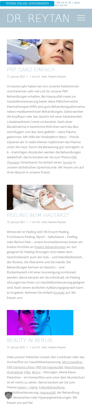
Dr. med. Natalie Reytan (51, 76)
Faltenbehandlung (52, 387)
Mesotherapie (74, 367)
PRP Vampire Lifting (20, 367)
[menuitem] (78, 18)
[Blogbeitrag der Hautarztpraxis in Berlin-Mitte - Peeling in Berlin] (40, 197)
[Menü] (78, 18)
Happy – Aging (27, 387)
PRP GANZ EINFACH (31, 70)
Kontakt (59, 292)
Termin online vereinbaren (27, 3)
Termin (67, 162)
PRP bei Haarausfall (49, 367)
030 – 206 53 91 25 (60, 2)
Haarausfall (47, 392)
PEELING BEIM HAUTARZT (38, 215)
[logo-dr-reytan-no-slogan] (38, 18)
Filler (27, 372)
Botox (36, 372)
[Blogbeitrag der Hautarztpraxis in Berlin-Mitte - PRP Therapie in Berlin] (40, 51)
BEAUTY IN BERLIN (30, 340)
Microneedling (72, 362)
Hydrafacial (15, 372)
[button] (8, 395)
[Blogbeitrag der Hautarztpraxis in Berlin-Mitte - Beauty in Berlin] (40, 322)
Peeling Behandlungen (50, 247)
